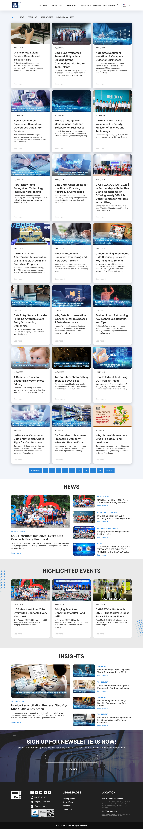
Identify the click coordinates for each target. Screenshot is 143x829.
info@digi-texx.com (42, 802)
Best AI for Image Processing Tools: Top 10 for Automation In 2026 (113, 671)
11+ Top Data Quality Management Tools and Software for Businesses (69, 124)
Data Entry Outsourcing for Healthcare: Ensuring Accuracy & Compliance (71, 188)
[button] (49, 5)
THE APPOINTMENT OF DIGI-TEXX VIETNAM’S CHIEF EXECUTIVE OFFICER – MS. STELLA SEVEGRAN (113, 549)
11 (58, 470)
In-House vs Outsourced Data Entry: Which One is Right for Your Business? (29, 439)
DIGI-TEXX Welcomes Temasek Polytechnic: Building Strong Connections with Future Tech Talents (70, 59)
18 (100, 470)
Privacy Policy (69, 799)
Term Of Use (68, 802)
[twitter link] (36, 792)
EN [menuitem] (124, 6)
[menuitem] (126, 5)
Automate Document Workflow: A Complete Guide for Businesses (109, 56)
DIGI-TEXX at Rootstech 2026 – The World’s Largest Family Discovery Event (112, 613)
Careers (97, 5)
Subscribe (71, 769)
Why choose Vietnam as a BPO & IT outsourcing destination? (111, 439)
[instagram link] (32, 792)
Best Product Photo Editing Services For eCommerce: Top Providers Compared (114, 720)
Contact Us (109, 5)
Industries (57, 5)
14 (79, 470)
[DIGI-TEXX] (16, 5)
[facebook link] (49, 792)
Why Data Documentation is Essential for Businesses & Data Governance (71, 319)
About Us (71, 5)
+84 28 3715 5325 (41, 797)
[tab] (14, 17)
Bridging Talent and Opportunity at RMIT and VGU (70, 613)
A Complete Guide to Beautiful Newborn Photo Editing (29, 381)
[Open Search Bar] (117, 5)
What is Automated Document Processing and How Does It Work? (71, 257)
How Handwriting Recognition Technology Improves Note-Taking (28, 188)
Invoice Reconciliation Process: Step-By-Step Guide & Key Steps (39, 707)
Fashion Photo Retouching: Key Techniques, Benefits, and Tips (112, 319)
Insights (85, 5)
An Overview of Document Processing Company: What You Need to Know (71, 439)
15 (86, 470)
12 (65, 470)
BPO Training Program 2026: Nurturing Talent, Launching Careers (114, 517)
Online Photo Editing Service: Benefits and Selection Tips (27, 56)
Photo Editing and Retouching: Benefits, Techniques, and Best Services (111, 703)
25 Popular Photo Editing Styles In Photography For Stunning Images (113, 686)
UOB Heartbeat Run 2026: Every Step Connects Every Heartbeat (37, 537)
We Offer (43, 5)
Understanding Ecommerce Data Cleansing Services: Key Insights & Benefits (112, 257)
